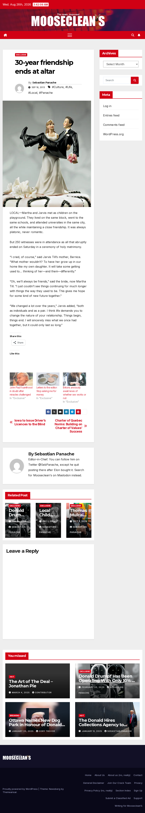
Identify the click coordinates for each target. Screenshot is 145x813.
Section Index (123, 790)
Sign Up (138, 790)
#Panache (46, 92)
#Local (32, 92)
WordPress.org (113, 134)
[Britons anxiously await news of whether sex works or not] (74, 379)
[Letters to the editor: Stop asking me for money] (48, 379)
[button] (132, 35)
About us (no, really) (119, 775)
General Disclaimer (93, 782)
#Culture (58, 87)
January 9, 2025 (92, 731)
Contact (138, 775)
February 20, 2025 (93, 687)
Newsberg (54, 788)
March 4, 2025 (21, 692)
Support (138, 798)
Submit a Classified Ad (118, 798)
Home (88, 775)
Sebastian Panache (44, 82)
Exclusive (21, 55)
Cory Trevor (47, 731)
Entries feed (111, 115)
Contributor (43, 692)
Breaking (14, 715)
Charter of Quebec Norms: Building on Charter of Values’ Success (68, 426)
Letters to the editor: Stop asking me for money (46, 391)
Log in (107, 106)
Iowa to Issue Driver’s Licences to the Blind (30, 422)
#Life (68, 87)
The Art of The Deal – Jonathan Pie (31, 683)
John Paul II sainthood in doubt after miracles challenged (21, 391)
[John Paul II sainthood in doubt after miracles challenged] (21, 379)
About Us (100, 775)
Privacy (138, 782)
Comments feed (114, 125)
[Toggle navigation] (69, 35)
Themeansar (10, 792)
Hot (12, 677)
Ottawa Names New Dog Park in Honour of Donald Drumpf (35, 725)
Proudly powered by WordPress (20, 788)
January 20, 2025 (23, 731)
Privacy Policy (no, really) (98, 790)
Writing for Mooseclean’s (128, 805)
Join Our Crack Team (119, 782)
